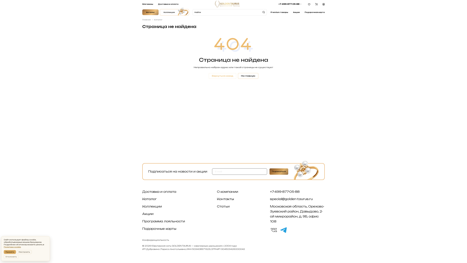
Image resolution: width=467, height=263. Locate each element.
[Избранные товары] (309, 4)
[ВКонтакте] (273, 230)
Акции (147, 214)
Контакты (225, 199)
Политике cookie (12, 247)
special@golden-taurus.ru (291, 199)
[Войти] (324, 4)
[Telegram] (283, 230)
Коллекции (152, 206)
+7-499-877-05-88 (288, 4)
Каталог (149, 199)
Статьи (223, 206)
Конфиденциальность (155, 240)
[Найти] (264, 12)
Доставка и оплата (159, 191)
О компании (227, 191)
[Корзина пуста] (316, 4)
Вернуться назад (222, 76)
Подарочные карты (159, 228)
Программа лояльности (163, 221)
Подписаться (279, 171)
